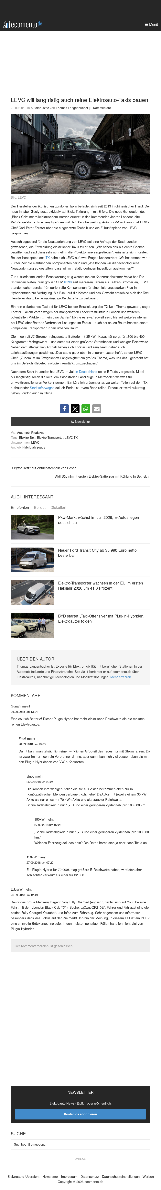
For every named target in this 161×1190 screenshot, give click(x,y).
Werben (148, 1176)
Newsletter (82, 421)
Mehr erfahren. (121, 676)
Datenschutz (89, 1176)
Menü (153, 24)
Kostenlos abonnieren (80, 1114)
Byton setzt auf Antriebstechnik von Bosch (45, 467)
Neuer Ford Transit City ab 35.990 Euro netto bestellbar (97, 552)
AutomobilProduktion (31, 432)
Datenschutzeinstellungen (121, 1176)
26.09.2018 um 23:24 (40, 782)
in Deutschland (86, 371)
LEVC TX (71, 437)
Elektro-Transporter (50, 437)
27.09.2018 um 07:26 (47, 825)
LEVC (35, 442)
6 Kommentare (101, 108)
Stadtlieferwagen (42, 387)
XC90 (68, 281)
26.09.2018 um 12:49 (24, 895)
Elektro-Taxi (27, 437)
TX (48, 257)
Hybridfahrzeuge (33, 447)
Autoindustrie (40, 108)
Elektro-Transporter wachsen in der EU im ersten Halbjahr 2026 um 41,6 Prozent (100, 585)
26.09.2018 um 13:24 (24, 711)
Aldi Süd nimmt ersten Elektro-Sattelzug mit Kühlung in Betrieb (101, 476)
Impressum (69, 1176)
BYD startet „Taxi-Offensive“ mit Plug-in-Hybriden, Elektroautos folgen (101, 618)
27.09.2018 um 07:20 (40, 862)
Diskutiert (58, 507)
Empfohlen (20, 507)
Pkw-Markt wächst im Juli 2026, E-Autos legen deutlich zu (98, 519)
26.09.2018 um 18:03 (32, 744)
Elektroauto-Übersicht (23, 1176)
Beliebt (40, 507)
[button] (64, 408)
